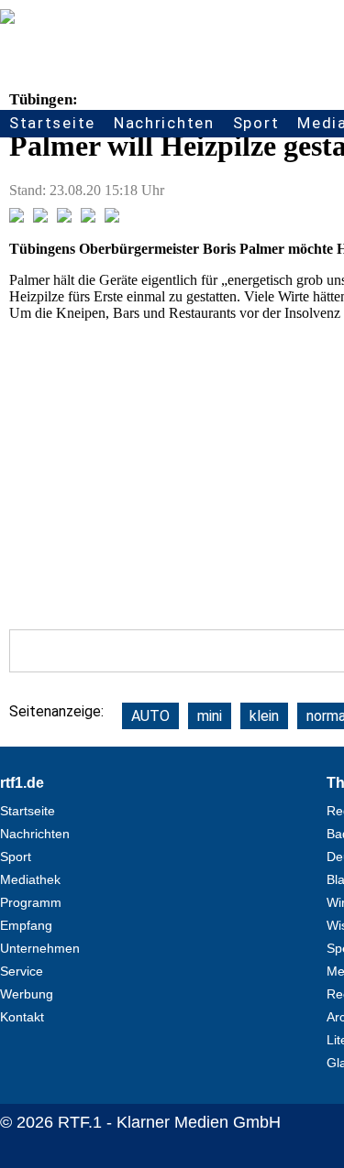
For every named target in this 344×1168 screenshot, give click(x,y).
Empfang (26, 925)
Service (21, 971)
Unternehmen (40, 948)
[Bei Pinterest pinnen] (88, 217)
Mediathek (30, 879)
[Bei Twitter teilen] (40, 217)
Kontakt (22, 1017)
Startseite (52, 123)
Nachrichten (164, 123)
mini (209, 716)
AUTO (150, 716)
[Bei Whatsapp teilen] (64, 217)
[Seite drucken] (112, 217)
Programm (30, 902)
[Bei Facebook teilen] (16, 217)
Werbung (26, 994)
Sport (256, 123)
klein (264, 716)
